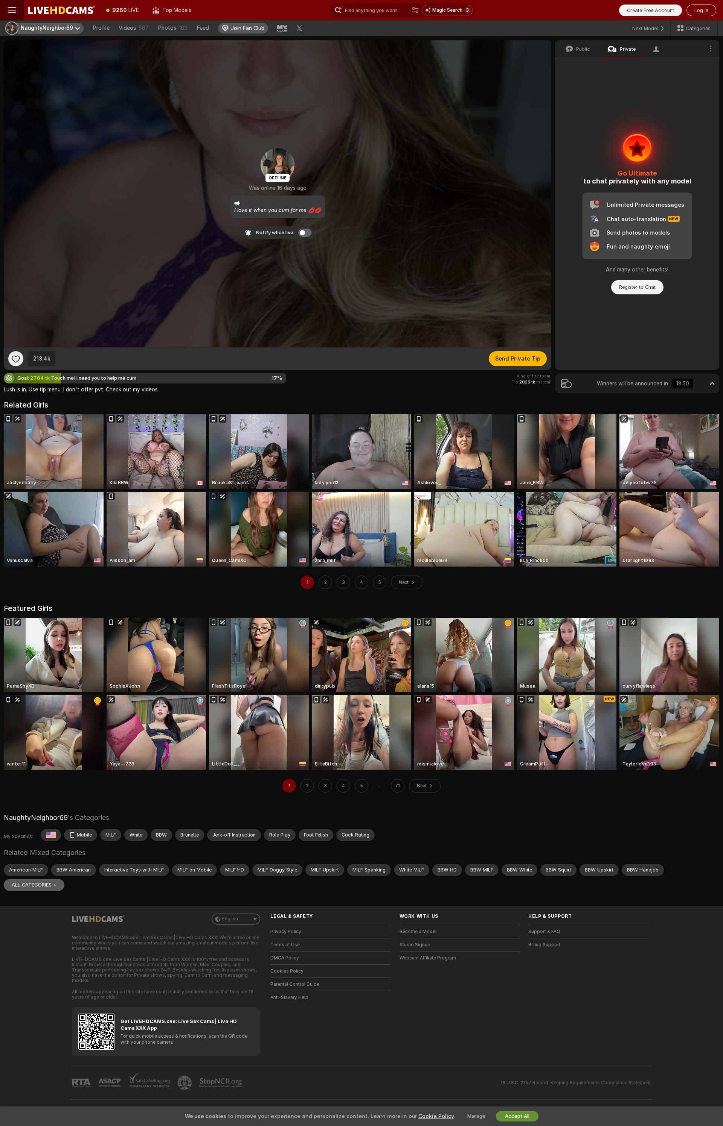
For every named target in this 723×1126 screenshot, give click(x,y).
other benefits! (650, 270)
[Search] (415, 10)
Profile (101, 27)
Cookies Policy (287, 971)
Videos (134, 27)
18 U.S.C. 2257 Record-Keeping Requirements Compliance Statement (575, 1082)
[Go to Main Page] (61, 10)
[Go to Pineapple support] (185, 1083)
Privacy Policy (285, 931)
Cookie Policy (436, 1116)
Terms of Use (285, 944)
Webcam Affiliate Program (428, 958)
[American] (51, 835)
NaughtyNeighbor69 (36, 817)
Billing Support (544, 944)
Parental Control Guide (294, 984)
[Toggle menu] (12, 10)
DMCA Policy (284, 958)
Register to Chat (637, 287)
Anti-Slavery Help (289, 997)
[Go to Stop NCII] (221, 1082)
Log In (701, 10)
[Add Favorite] (15, 358)
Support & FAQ (544, 931)
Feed (203, 27)
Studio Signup (415, 944)
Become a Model (418, 931)
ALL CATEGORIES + (34, 885)
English (230, 918)
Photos (173, 27)
